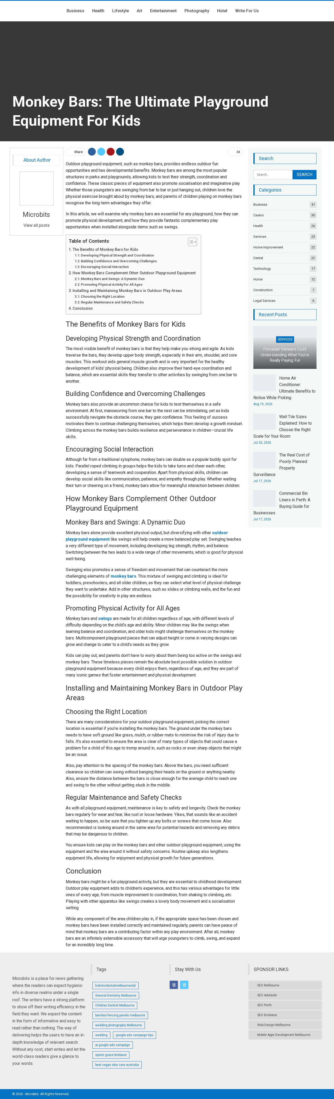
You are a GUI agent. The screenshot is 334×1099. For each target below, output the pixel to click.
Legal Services (264, 301)
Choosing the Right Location (102, 296)
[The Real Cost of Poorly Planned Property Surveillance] (264, 460)
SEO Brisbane (267, 1015)
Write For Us (247, 10)
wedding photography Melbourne (118, 1025)
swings (105, 618)
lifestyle (120, 10)
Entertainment (163, 10)
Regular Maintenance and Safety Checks (112, 302)
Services (259, 237)
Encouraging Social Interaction (105, 267)
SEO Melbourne (268, 985)
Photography (196, 10)
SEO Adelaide (267, 995)
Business (75, 10)
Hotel (222, 10)
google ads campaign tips (134, 1035)
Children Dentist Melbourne (114, 1005)
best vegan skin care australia (117, 1065)
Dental (258, 258)
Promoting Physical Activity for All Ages (111, 284)
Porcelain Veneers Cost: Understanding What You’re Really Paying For (285, 355)
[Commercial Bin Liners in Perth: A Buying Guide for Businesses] (264, 498)
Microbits (36, 214)
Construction (263, 290)
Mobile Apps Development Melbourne (283, 1035)
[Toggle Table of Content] (190, 241)
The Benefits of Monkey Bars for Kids (105, 249)
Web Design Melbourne (273, 1025)
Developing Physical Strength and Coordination (117, 255)
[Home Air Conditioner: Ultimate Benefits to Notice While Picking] (264, 383)
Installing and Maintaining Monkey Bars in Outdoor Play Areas (127, 291)
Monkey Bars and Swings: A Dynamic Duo (113, 279)
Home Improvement (268, 247)
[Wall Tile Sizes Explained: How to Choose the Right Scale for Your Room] (264, 421)
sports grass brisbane (111, 1055)
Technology (262, 269)
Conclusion (83, 308)
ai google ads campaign (112, 1045)
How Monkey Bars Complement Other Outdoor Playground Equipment (134, 273)
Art (139, 10)
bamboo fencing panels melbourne (120, 1015)
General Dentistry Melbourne (115, 995)
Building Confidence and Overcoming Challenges (119, 261)
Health (98, 10)
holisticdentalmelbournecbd (115, 985)
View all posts (36, 225)
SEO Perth (264, 1005)
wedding (101, 1035)
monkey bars (123, 576)
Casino (258, 215)
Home (258, 279)
